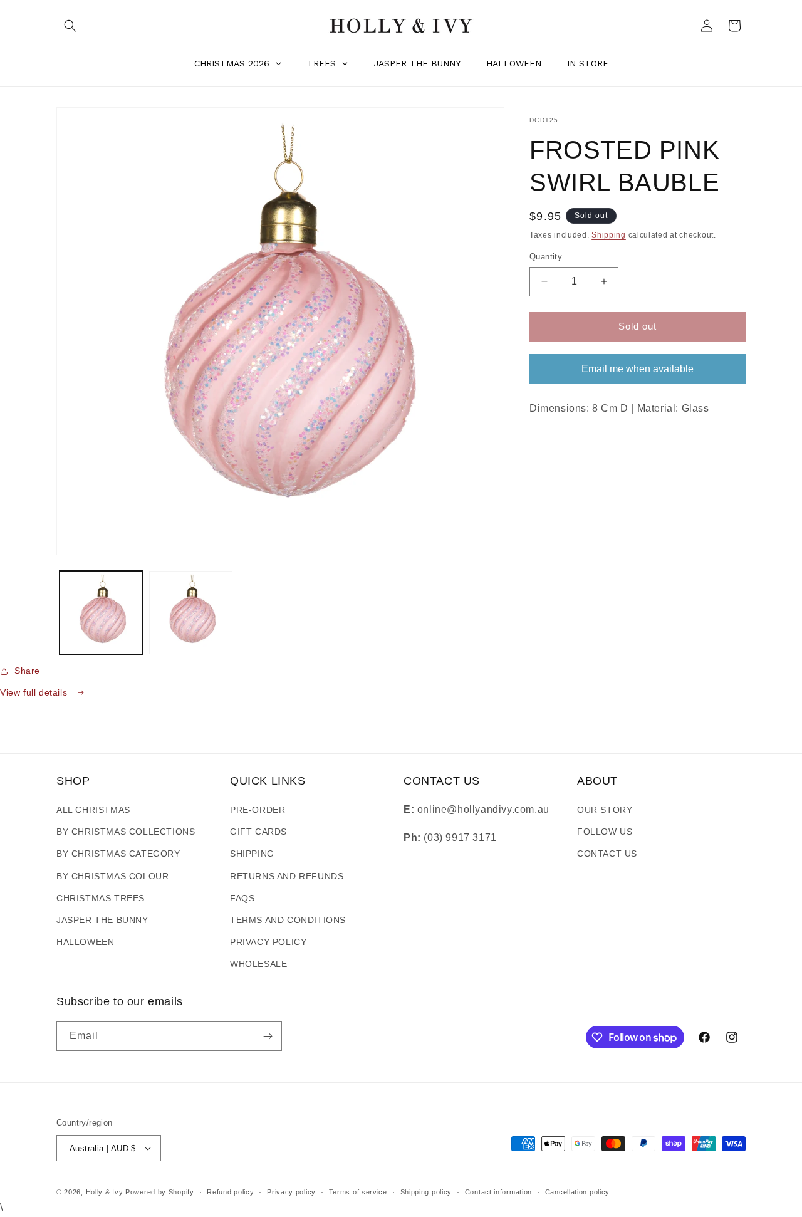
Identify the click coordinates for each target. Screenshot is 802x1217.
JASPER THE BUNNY (102, 920)
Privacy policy (291, 1192)
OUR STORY (604, 810)
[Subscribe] (267, 1036)
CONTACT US (607, 854)
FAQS (242, 898)
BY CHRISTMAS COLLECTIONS (125, 832)
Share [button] (27, 671)
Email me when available (637, 368)
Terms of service (358, 1192)
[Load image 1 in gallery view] (101, 612)
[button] (70, 25)
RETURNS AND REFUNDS (286, 876)
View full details (35, 692)
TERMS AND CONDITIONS (288, 920)
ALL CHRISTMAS (93, 810)
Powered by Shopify (159, 1192)
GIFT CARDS (258, 832)
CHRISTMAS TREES (100, 898)
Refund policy (230, 1192)
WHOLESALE (258, 964)
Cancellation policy (577, 1192)
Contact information (498, 1192)
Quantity (545, 256)
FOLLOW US (604, 832)
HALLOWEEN (85, 942)
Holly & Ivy (105, 1192)
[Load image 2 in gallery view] (190, 612)
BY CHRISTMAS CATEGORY (118, 854)
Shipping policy (426, 1192)
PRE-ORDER (257, 810)
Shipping (608, 235)
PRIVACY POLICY (268, 942)
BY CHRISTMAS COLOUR (112, 876)
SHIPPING (252, 854)
